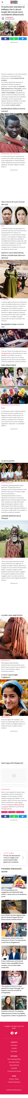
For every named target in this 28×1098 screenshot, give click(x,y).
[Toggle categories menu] (2, 2)
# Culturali (12, 812)
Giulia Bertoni (9, 17)
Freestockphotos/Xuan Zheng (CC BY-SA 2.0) (10, 404)
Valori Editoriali (14, 1065)
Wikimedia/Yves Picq (5, 660)
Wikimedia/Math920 (5, 716)
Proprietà (14, 1068)
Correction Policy (14, 1062)
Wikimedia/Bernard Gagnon (7, 558)
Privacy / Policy (14, 1079)
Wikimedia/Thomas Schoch (7, 482)
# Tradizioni (20, 812)
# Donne (4, 812)
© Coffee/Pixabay (5, 299)
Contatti (14, 1048)
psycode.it (14, 1051)
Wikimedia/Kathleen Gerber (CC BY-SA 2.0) (10, 153)
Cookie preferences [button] (14, 1082)
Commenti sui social (14, 1071)
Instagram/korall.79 (5, 789)
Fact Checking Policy (14, 1059)
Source (2, 225)
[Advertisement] (14, 57)
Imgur (3, 408)
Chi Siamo (14, 1045)
